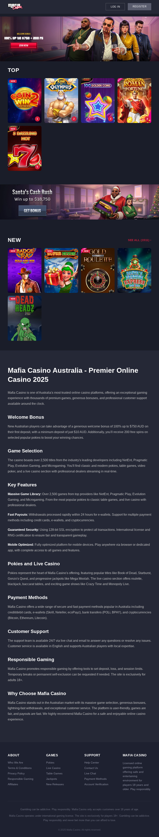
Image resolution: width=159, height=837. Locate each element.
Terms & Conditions (20, 768)
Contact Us (91, 768)
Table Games (54, 773)
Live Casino (53, 768)
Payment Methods (95, 778)
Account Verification (96, 784)
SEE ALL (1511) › (139, 240)
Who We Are (15, 762)
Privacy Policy (16, 773)
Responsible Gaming (20, 778)
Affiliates (13, 784)
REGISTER (139, 6)
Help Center (91, 762)
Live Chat (90, 773)
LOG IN (115, 6)
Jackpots (51, 778)
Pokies (50, 762)
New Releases (55, 784)
